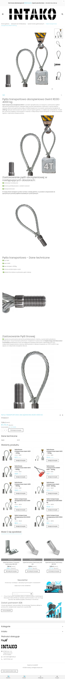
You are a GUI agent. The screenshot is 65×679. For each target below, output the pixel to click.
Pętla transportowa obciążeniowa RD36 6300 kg (54, 500)
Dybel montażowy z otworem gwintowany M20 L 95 (54, 563)
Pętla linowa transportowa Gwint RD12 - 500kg (54, 451)
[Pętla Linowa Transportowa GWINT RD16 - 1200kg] (39, 471)
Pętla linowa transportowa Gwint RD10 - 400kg (23, 451)
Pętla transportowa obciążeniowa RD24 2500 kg (22, 500)
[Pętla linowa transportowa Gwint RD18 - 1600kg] (7, 488)
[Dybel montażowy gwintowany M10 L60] (11, 547)
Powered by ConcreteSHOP (32, 665)
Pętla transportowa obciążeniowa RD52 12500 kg (54, 517)
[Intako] (32, 14)
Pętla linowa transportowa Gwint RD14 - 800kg (23, 467)
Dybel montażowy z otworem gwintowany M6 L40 (32, 563)
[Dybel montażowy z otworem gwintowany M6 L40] (33, 547)
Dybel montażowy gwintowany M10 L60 (11, 563)
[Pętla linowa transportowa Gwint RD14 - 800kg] (7, 471)
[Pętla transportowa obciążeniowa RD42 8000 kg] (7, 521)
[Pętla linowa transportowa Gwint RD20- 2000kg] (39, 488)
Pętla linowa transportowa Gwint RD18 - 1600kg (23, 484)
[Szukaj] (62, 14)
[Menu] (2, 14)
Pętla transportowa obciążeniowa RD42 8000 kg (22, 517)
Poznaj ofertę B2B (7, 610)
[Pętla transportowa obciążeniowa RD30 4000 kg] (52, 89)
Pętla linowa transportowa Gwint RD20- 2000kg (53, 484)
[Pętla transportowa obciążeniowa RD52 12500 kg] (39, 521)
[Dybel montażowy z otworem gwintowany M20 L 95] (54, 547)
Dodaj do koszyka (20, 460)
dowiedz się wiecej (51, 3)
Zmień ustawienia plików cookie (9, 671)
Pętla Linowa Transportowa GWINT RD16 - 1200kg (53, 467)
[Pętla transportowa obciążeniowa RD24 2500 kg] (7, 504)
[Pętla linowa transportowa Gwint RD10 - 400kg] (60, 415)
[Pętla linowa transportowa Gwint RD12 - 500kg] (39, 455)
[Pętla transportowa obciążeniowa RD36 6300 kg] (62, 415)
